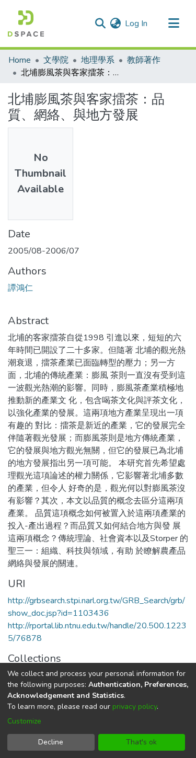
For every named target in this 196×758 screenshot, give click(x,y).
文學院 (55, 60)
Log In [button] (136, 23)
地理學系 (97, 60)
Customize (24, 721)
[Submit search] (100, 23)
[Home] (26, 23)
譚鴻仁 (20, 288)
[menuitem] (115, 23)
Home (19, 60)
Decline (50, 742)
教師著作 (143, 60)
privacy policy (134, 706)
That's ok (141, 742)
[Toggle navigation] (173, 23)
